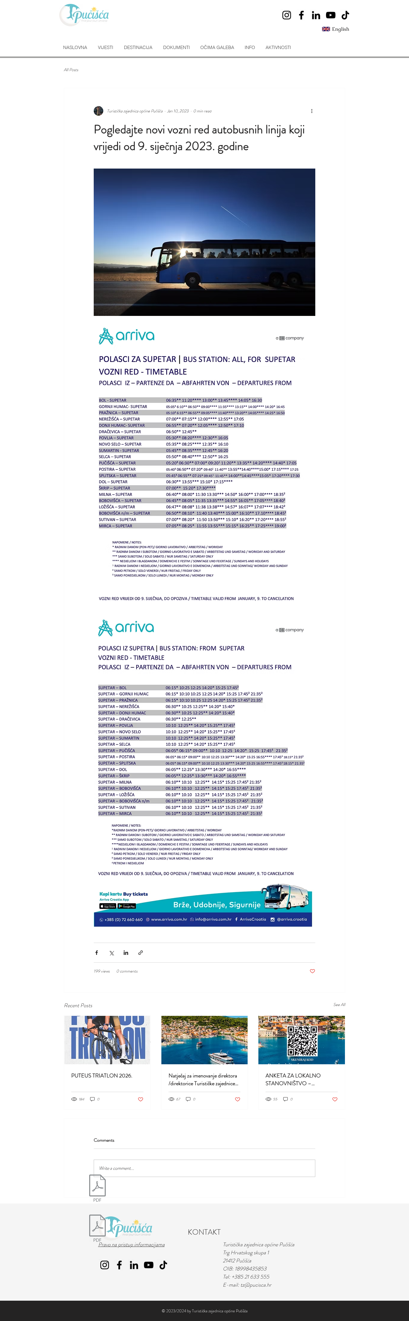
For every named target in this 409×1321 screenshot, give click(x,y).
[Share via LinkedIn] (126, 952)
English (340, 29)
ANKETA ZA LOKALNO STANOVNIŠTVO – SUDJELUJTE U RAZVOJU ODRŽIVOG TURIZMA (296, 1079)
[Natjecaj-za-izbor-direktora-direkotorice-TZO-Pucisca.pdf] (97, 1189)
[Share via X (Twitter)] (111, 952)
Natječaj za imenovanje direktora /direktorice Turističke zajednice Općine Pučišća (203, 1079)
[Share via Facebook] (96, 952)
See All (339, 1004)
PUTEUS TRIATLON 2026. (101, 1076)
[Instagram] (287, 15)
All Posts (71, 70)
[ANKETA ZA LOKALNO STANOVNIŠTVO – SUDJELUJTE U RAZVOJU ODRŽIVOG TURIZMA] (301, 1040)
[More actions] (311, 110)
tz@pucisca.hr (255, 1285)
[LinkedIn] (316, 15)
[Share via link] (140, 952)
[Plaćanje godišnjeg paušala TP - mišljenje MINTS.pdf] (97, 1229)
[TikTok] (345, 15)
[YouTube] (331, 15)
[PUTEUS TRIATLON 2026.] (107, 1040)
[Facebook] (301, 15)
